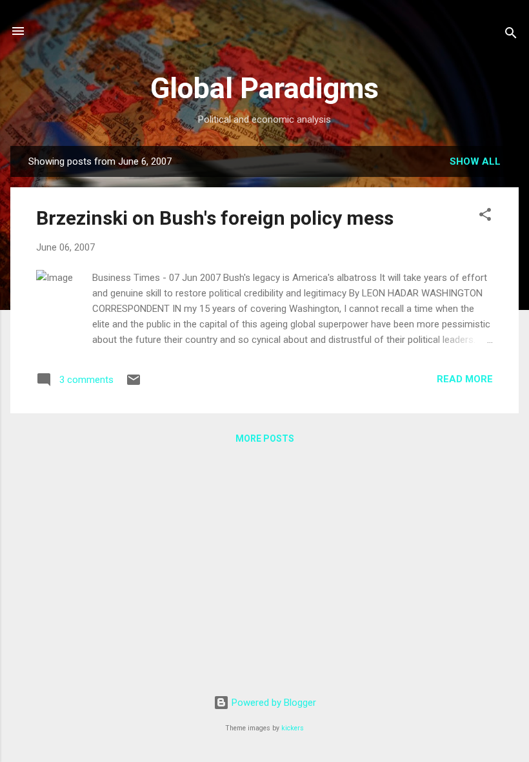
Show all (475, 161)
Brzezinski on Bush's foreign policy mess (215, 218)
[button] (485, 217)
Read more (465, 379)
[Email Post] (133, 384)
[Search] (511, 35)
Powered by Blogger (272, 702)
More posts (264, 438)
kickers (292, 728)
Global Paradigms (264, 88)
